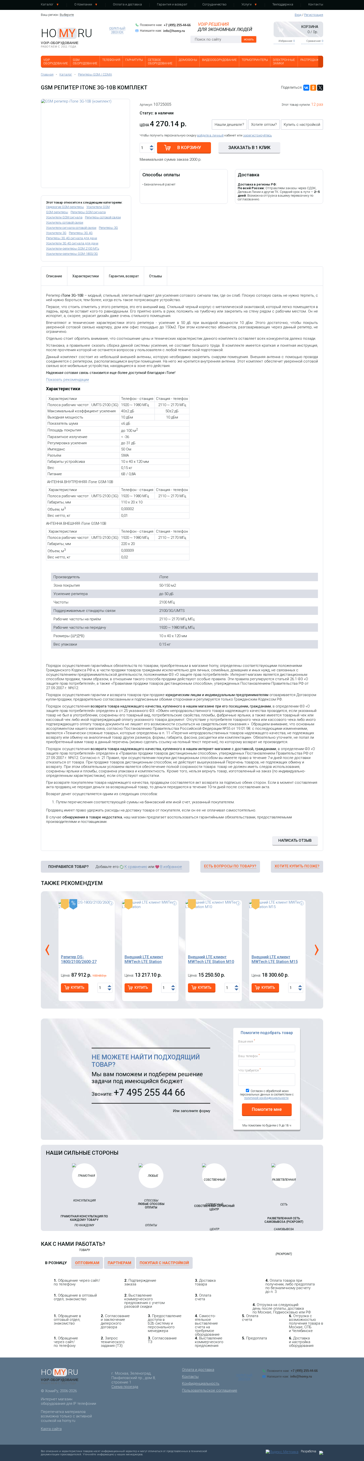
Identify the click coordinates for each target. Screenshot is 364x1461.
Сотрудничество (214, 4)
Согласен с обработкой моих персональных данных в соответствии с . (267, 1094)
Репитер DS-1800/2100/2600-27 (79, 959)
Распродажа (310, 60)
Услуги (246, 4)
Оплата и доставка (127, 4)
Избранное (287, 41)
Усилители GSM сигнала (64, 217)
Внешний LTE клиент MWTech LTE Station (144, 959)
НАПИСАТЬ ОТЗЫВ (295, 840)
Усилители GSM (98, 207)
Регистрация (313, 15)
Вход (298, 15)
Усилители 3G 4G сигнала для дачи (72, 243)
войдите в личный (210, 135)
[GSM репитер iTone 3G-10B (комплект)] (85, 143)
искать (249, 39)
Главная (47, 74)
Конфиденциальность (200, 1383)
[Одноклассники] (313, 88)
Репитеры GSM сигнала (88, 212)
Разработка (308, 1451)
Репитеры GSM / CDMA (95, 74)
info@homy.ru (174, 31)
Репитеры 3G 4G (81, 233)
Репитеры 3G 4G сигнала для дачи (71, 238)
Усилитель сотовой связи (64, 222)
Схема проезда (124, 1386)
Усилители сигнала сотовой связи (71, 228)
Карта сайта (51, 1429)
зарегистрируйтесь (257, 135)
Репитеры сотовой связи (103, 217)
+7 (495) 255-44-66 (177, 25)
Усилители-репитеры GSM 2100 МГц (72, 248)
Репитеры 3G (108, 228)
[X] (320, 88)
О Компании (83, 4)
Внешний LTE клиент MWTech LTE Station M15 (275, 959)
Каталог (47, 4)
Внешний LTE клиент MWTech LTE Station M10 (211, 959)
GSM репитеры (57, 212)
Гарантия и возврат (172, 4)
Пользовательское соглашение (209, 1390)
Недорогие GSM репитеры (65, 207)
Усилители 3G (56, 233)
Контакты (315, 4)
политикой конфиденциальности (266, 1098)
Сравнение (314, 41)
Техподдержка (282, 4)
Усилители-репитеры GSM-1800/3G (72, 254)
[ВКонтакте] (306, 88)
